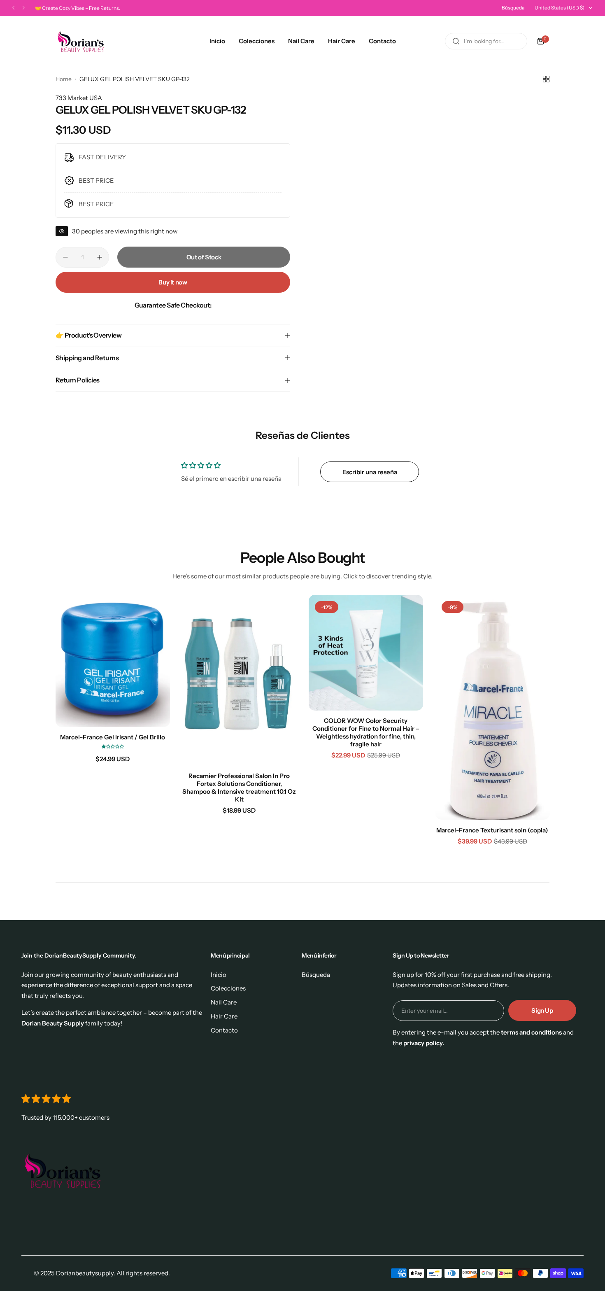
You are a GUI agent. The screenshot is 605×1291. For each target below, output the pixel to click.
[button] (13, 8)
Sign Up (542, 1010)
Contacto (224, 1030)
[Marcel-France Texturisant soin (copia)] (492, 707)
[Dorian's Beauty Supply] (81, 41)
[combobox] (486, 41)
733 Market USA (79, 98)
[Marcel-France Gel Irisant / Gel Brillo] (113, 661)
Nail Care (224, 1002)
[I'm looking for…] (456, 41)
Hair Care (224, 1016)
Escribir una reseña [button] (369, 472)
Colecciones (228, 988)
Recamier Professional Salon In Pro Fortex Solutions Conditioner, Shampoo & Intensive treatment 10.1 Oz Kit (239, 787)
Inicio (218, 975)
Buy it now (172, 282)
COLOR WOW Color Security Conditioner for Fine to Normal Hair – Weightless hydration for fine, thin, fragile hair (365, 732)
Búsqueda (513, 8)
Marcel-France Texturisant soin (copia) (492, 830)
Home (64, 79)
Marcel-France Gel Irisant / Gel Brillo (112, 737)
